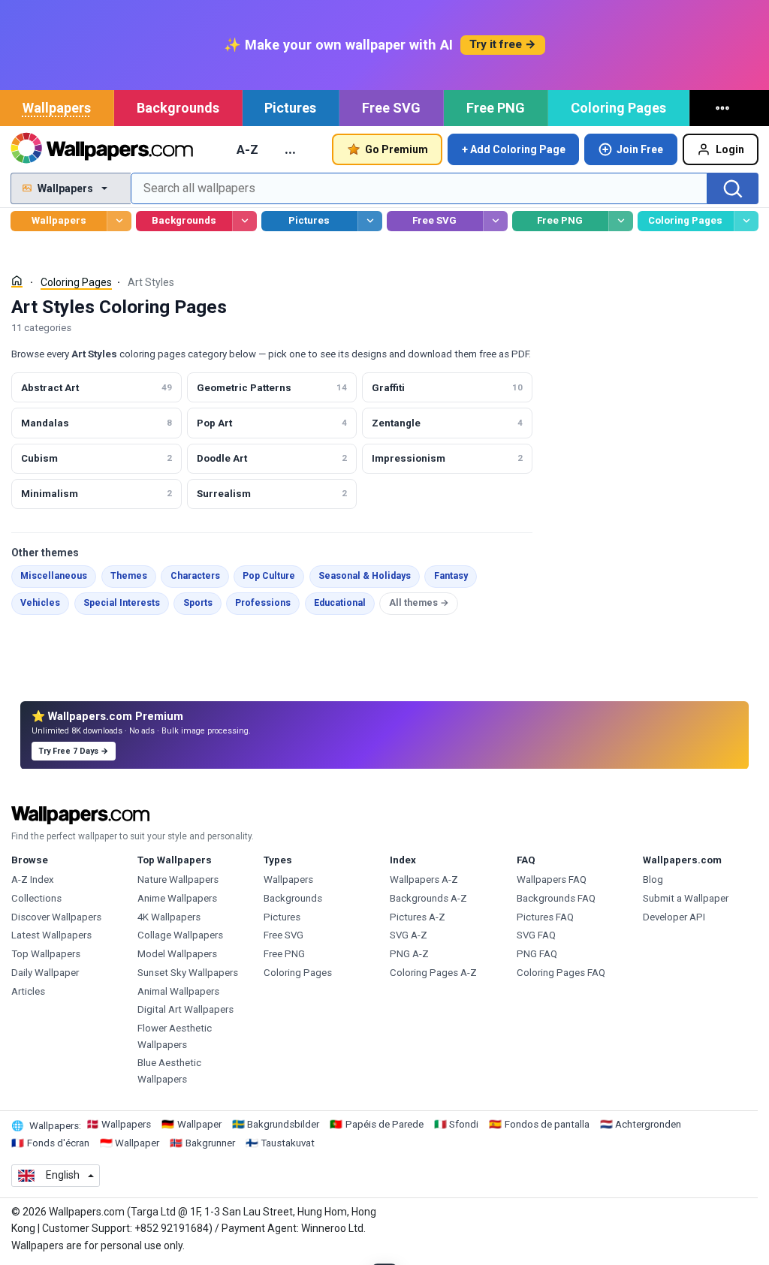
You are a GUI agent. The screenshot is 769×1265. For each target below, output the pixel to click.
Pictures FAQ (545, 917)
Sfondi (463, 1124)
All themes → (419, 603)
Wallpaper (199, 1124)
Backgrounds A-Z (428, 898)
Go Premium (396, 149)
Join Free (640, 149)
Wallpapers (57, 108)
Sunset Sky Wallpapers (187, 972)
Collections (36, 898)
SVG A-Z (408, 935)
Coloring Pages (618, 108)
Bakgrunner (210, 1143)
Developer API (674, 917)
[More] (725, 108)
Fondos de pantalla (547, 1124)
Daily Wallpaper (45, 972)
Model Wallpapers (177, 953)
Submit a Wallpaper (685, 898)
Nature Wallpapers (178, 879)
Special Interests (121, 603)
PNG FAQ (537, 953)
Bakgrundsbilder (283, 1124)
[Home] (17, 281)
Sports (198, 603)
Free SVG (391, 108)
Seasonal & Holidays (364, 576)
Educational (340, 603)
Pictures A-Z (417, 917)
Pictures (290, 108)
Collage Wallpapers (180, 935)
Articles (28, 991)
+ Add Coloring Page (513, 149)
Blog (653, 879)
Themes (128, 576)
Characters (195, 576)
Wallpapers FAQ (552, 879)
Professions (263, 603)
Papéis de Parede (384, 1124)
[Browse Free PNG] (620, 221)
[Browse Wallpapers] (119, 221)
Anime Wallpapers (177, 898)
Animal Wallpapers (178, 991)
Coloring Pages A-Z (433, 972)
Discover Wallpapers (56, 917)
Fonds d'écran (58, 1143)
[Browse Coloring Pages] (746, 221)
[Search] (732, 188)
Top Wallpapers (45, 953)
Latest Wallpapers (51, 935)
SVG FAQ (536, 935)
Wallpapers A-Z (424, 879)
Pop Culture (269, 576)
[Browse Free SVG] (495, 221)
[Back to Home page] (102, 149)
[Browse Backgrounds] (244, 221)
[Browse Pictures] (369, 221)
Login (730, 149)
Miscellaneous (53, 576)
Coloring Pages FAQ (561, 972)
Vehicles (40, 603)
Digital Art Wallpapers (185, 1009)
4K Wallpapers (169, 917)
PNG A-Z (409, 953)
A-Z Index (32, 879)
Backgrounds (178, 108)
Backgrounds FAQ (556, 898)
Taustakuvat (288, 1143)
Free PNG (495, 108)
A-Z (247, 149)
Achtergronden (648, 1124)
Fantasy (451, 576)
